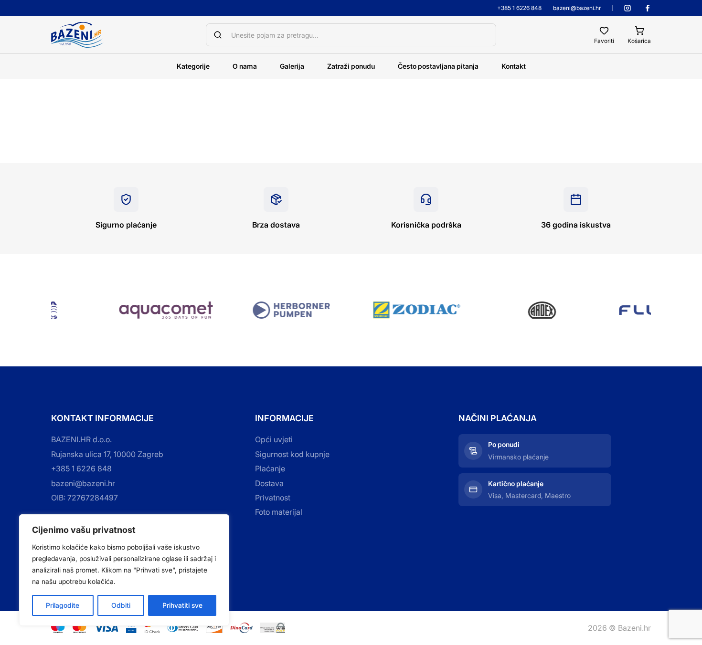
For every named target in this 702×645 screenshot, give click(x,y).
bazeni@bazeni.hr (577, 8)
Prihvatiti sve (182, 605)
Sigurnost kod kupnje (292, 454)
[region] (124, 570)
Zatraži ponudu (351, 66)
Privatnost (272, 497)
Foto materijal (278, 512)
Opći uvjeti (274, 439)
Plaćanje (270, 468)
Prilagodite (62, 605)
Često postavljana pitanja (438, 66)
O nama (245, 66)
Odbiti (120, 605)
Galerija (292, 66)
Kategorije (193, 66)
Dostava (269, 483)
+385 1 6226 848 (519, 8)
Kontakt (513, 66)
